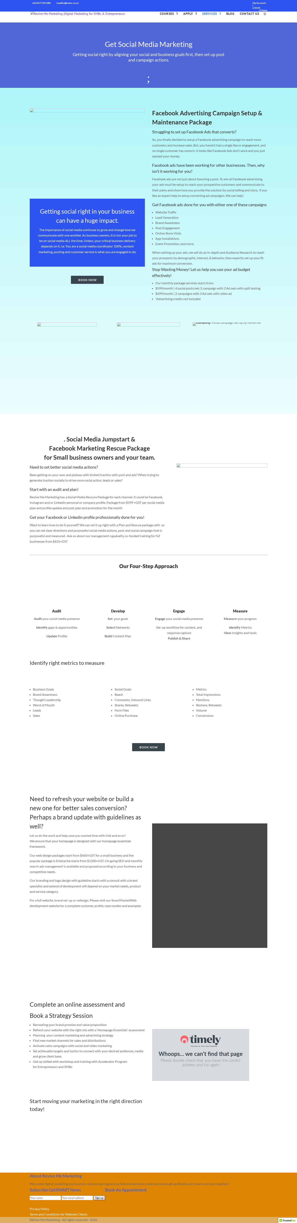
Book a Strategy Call (51, 1090)
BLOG (230, 14)
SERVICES (209, 14)
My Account (259, 2)
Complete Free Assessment (57, 1079)
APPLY (188, 14)
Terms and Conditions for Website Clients (58, 1214)
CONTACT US (249, 14)
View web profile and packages (183, 954)
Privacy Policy (39, 1209)
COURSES (167, 14)
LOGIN (256, 7)
